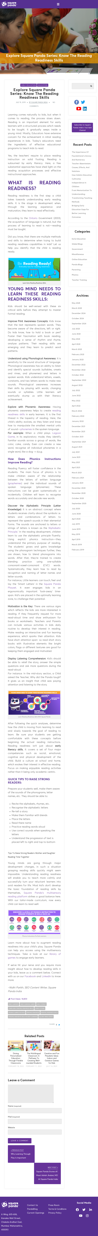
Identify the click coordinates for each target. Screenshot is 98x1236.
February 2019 (78, 550)
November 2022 (78, 370)
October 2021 (77, 437)
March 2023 (77, 349)
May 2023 (76, 339)
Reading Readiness (33, 1012)
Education (42, 85)
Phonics (75, 275)
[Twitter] (84, 1210)
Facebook (30, 976)
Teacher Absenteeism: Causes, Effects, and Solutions (81, 167)
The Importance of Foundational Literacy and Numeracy (81, 156)
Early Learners (14, 1004)
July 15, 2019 (21, 102)
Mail (14, 1117)
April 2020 (76, 519)
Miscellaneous (78, 254)
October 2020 (78, 498)
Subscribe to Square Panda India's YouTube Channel (82, 127)
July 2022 (76, 390)
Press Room (53, 1205)
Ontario (33, 218)
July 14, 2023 (51, 1066)
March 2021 (77, 473)
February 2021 (78, 478)
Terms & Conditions (57, 1209)
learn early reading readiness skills (21, 1008)
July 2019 (76, 524)
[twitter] (83, 103)
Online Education (79, 259)
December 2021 (78, 426)
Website (11, 1128)
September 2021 (79, 442)
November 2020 (79, 493)
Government (77, 249)
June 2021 (76, 457)
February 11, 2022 (34, 1066)
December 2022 (78, 365)
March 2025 (77, 308)
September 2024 (79, 324)
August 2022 (77, 385)
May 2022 (76, 401)
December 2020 (79, 488)
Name (14, 1106)
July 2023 (76, 329)
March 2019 (77, 545)
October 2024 (78, 318)
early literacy (41, 1004)
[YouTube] (78, 109)
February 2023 (78, 354)
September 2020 (79, 503)
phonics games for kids (17, 1012)
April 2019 (76, 539)
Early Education (28, 85)
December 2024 (79, 313)
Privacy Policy (54, 1213)
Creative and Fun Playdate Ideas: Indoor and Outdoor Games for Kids (51, 1058)
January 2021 (77, 483)
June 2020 (76, 514)
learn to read (40, 1008)
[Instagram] (89, 103)
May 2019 (76, 534)
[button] (58, 4)
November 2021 (78, 432)
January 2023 (78, 360)
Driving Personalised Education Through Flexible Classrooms (16, 1058)
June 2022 (76, 396)
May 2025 (76, 303)
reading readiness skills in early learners (23, 1017)
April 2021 (76, 467)
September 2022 (79, 380)
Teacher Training (79, 280)
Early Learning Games (27, 1004)
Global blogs (77, 244)
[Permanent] (16, 1050)
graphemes (15, 483)
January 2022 (78, 421)
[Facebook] (75, 103)
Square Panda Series (46, 1017)
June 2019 (76, 529)
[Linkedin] (85, 109)
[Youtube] (81, 1216)
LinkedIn (46, 976)
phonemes (26, 429)
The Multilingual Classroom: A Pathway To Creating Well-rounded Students (33, 1058)
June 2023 (76, 334)
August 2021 (77, 447)
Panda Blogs (77, 265)
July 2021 (76, 452)
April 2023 (76, 344)
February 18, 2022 (16, 1066)
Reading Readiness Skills (49, 1012)
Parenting (76, 270)
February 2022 (78, 416)
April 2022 (76, 406)
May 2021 (76, 462)
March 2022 (77, 411)
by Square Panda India (38, 102)
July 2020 (76, 509)
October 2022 (78, 375)
